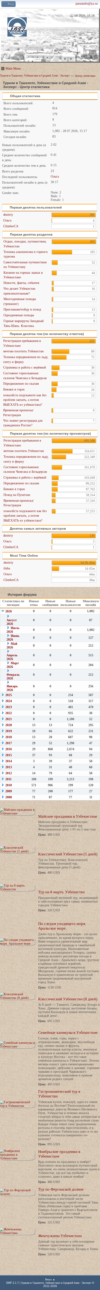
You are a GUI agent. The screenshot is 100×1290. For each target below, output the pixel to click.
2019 (8, 731)
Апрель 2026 (12, 657)
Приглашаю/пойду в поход (22, 309)
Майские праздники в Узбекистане (67, 816)
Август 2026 (12, 622)
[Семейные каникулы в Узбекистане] (17, 1044)
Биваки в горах (14, 389)
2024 (8, 701)
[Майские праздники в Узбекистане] (17, 811)
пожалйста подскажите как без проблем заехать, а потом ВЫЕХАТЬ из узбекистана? (25, 399)
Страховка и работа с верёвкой (24, 367)
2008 (8, 797)
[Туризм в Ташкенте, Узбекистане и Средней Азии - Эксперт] (17, 34)
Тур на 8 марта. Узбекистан (61, 892)
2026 (8, 611)
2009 (8, 791)
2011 (8, 779)
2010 (8, 785)
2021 (8, 719)
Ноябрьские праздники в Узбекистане (59, 1153)
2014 (8, 761)
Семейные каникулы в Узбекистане (68, 1032)
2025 (8, 695)
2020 (8, 725)
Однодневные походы (18, 315)
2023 (8, 707)
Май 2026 (12, 645)
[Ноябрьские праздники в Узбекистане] (17, 1154)
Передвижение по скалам (21, 383)
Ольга (55, 176)
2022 (8, 713)
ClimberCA (10, 226)
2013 (8, 767)
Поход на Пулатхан (16, 495)
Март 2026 (13, 665)
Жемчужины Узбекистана (60, 1236)
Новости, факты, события (21, 283)
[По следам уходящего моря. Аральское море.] (17, 942)
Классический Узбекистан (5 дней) (67, 854)
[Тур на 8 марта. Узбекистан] (17, 887)
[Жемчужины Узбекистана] (17, 1231)
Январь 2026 (12, 688)
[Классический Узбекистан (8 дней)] (17, 996)
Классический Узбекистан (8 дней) (67, 999)
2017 (8, 743)
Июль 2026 (13, 629)
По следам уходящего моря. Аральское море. (62, 926)
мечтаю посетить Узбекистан (23, 351)
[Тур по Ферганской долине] (17, 1192)
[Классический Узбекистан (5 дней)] (17, 849)
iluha (6, 568)
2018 (8, 737)
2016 (8, 749)
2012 (8, 773)
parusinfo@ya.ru (87, 3)
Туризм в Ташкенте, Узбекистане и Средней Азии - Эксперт (56, 1282)
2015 (8, 755)
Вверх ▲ (50, 1279)
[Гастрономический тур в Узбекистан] (17, 1104)
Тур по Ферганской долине (61, 1189)
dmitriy (8, 214)
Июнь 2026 (13, 637)
